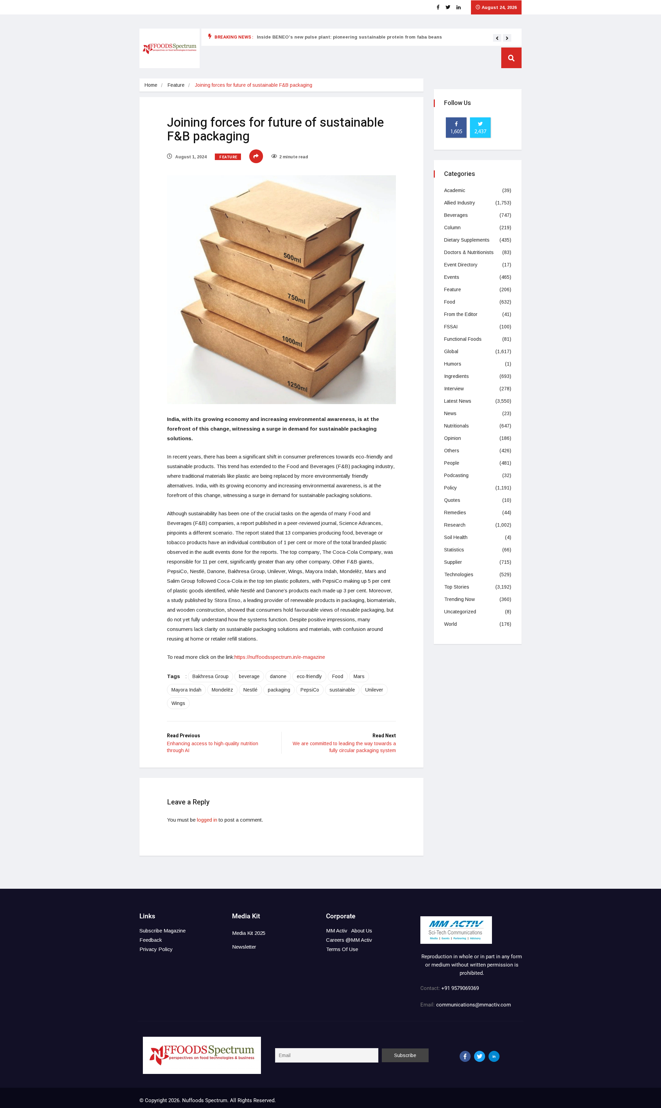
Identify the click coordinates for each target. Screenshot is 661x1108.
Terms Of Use (342, 949)
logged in (207, 820)
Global (451, 351)
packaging (279, 690)
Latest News (457, 401)
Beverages (456, 215)
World (450, 624)
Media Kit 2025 (248, 933)
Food (337, 676)
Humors (452, 364)
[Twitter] (479, 1056)
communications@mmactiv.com (473, 1005)
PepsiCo (310, 690)
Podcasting (456, 475)
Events (451, 277)
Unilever (374, 690)
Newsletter (244, 947)
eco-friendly (309, 676)
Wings (178, 703)
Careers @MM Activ (349, 940)
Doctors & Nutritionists (469, 252)
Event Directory (461, 264)
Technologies (458, 574)
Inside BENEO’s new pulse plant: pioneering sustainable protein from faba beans (349, 37)
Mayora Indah (186, 690)
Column (452, 227)
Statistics (454, 549)
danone (278, 676)
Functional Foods (463, 339)
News (450, 413)
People (451, 463)
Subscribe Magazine (162, 930)
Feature (176, 85)
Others (451, 450)
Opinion (452, 438)
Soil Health (456, 537)
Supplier (453, 562)
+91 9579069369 (460, 988)
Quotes (452, 500)
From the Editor (461, 314)
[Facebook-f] (465, 1056)
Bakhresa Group (210, 676)
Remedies (455, 512)
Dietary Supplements (467, 240)
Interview (454, 388)
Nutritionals (456, 426)
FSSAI (451, 326)
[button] (497, 38)
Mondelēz (222, 690)
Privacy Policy (156, 949)
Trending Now (459, 599)
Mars (359, 676)
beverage (249, 676)
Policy (450, 487)
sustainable (342, 690)
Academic (454, 190)
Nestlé (250, 690)
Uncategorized (460, 611)
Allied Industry (459, 202)
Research (454, 525)
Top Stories (456, 587)
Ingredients (456, 376)
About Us (361, 930)
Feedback (150, 940)
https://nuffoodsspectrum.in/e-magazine (279, 657)
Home (151, 85)
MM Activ (336, 930)
